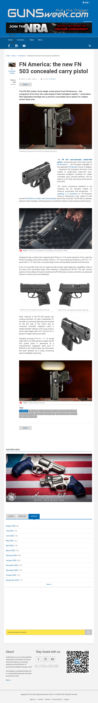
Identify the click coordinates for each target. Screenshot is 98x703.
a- (11, 30)
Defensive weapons (26, 414)
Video (32, 40)
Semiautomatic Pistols (28, 416)
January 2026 (11, 560)
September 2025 (12, 580)
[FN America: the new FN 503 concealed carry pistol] (55, 126)
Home (10, 40)
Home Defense (50, 414)
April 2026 (10, 546)
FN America (62, 164)
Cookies (66, 699)
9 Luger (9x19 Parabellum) (49, 411)
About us (33, 699)
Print (14, 25)
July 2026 (9, 531)
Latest (11, 516)
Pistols (53, 79)
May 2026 (9, 541)
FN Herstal (73, 167)
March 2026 (10, 550)
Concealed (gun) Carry (68, 411)
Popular (22, 516)
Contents (20, 40)
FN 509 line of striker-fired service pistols (40, 198)
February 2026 (11, 555)
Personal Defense (62, 414)
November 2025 (12, 570)
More (40, 40)
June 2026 (10, 536)
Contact (40, 699)
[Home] (48, 12)
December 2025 (12, 565)
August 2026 (11, 526)
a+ (14, 29)
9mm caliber (33, 411)
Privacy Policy (57, 699)
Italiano (25, 84)
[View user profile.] (12, 64)
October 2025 (11, 575)
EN (86, 2)
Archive (35, 516)
